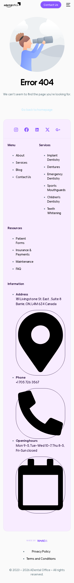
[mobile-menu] (67, 4)
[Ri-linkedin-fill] (36, 129)
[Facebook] (26, 129)
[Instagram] (16, 129)
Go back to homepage (37, 109)
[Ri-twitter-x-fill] (47, 129)
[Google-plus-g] (58, 129)
